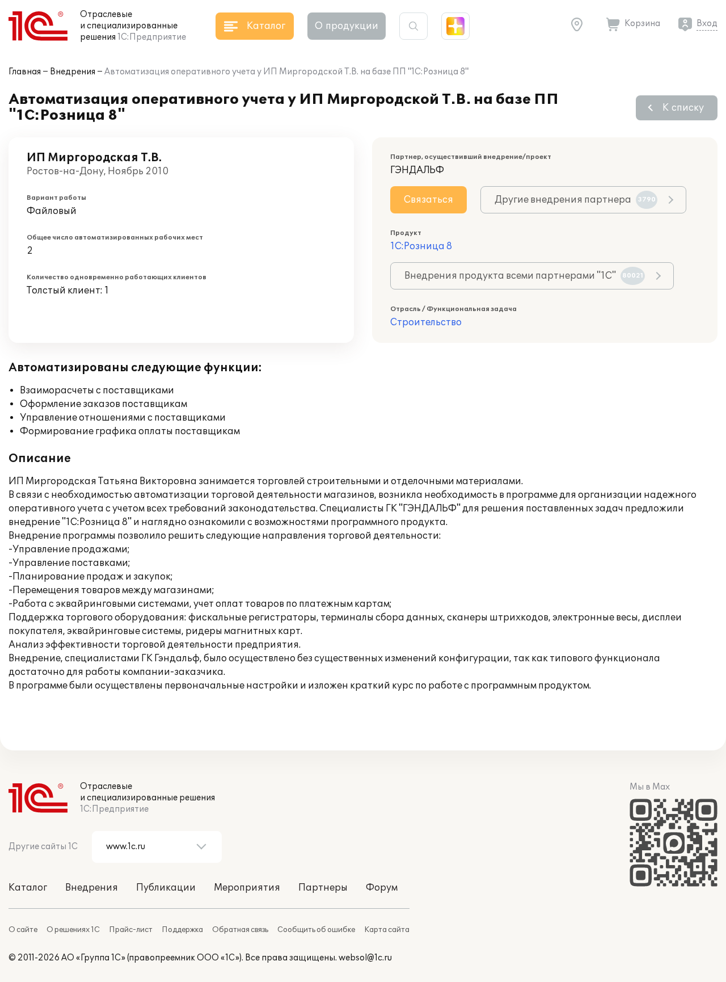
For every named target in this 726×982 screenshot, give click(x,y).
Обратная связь (240, 929)
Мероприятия (247, 887)
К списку (683, 108)
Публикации (166, 887)
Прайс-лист (131, 929)
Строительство (426, 322)
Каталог (28, 887)
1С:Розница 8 (421, 246)
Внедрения (72, 72)
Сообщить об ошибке (316, 929)
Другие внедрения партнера (575, 199)
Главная (25, 72)
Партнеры (323, 887)
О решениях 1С (73, 929)
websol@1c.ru (365, 958)
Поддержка (182, 929)
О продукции (346, 26)
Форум (382, 887)
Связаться (428, 199)
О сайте (23, 929)
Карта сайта (387, 929)
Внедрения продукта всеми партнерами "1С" (523, 276)
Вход (707, 23)
